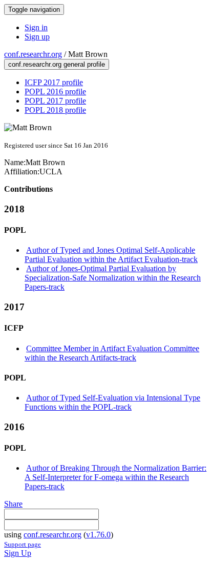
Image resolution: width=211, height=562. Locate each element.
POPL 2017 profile (55, 100)
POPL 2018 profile (55, 110)
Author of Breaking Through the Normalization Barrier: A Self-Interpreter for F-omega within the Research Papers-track (115, 477)
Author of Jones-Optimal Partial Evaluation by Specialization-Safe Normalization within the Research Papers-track (113, 277)
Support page (22, 544)
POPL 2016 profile (55, 91)
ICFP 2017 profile (54, 82)
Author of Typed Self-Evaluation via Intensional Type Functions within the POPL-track (112, 402)
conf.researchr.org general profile (56, 64)
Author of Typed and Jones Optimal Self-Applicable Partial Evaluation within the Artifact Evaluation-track (111, 255)
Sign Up (17, 553)
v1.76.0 (98, 534)
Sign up (37, 36)
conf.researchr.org (33, 54)
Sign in (36, 27)
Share (13, 503)
